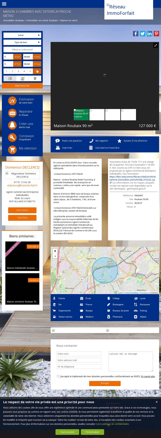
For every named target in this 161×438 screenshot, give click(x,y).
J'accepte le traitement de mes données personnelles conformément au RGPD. (100, 376)
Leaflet (120, 292)
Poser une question (72, 141)
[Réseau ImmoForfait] (129, 13)
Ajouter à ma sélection (135, 141)
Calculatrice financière (107, 148)
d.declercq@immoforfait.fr (22, 185)
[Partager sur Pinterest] (156, 33)
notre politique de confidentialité (112, 423)
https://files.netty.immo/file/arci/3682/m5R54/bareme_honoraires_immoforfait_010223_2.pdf (133, 179)
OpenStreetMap (132, 292)
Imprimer (67, 148)
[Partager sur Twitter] (142, 33)
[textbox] (22, 49)
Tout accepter (67, 431)
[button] (6, 71)
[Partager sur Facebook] (135, 33)
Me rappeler (101, 141)
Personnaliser (92, 431)
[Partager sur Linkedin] (149, 33)
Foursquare (144, 292)
